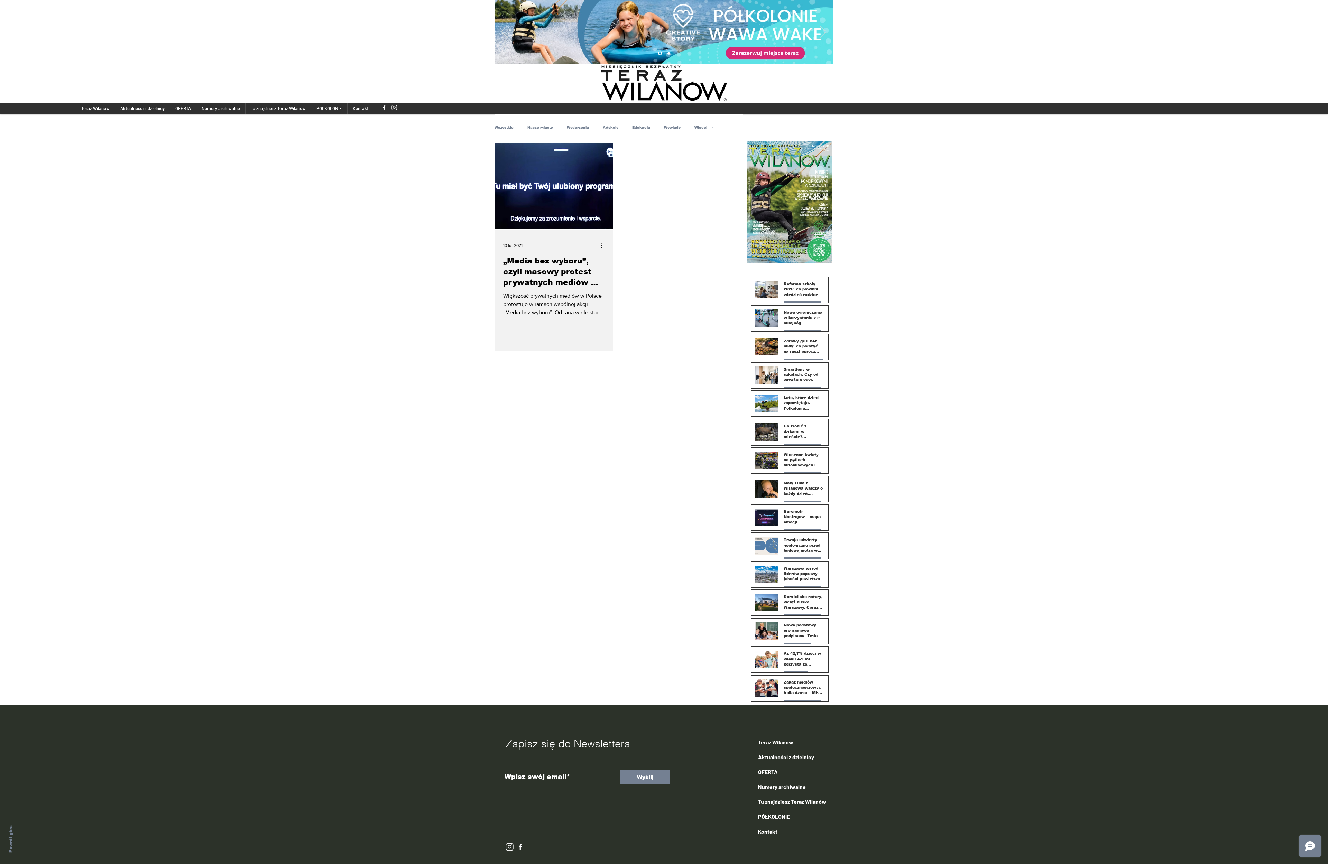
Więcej (700, 127)
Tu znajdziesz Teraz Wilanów (792, 801)
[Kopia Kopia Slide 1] (668, 53)
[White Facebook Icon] (520, 847)
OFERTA (768, 772)
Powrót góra (10, 839)
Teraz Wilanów (775, 742)
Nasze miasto (540, 127)
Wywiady (672, 127)
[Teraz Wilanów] (384, 107)
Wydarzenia (578, 127)
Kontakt (767, 831)
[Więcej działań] (603, 245)
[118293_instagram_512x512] (394, 107)
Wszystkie (504, 127)
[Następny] (823, 32)
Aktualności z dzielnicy (786, 757)
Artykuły (610, 127)
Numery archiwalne (782, 786)
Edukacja (641, 127)
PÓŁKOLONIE (774, 816)
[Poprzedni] (504, 32)
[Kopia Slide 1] (660, 53)
